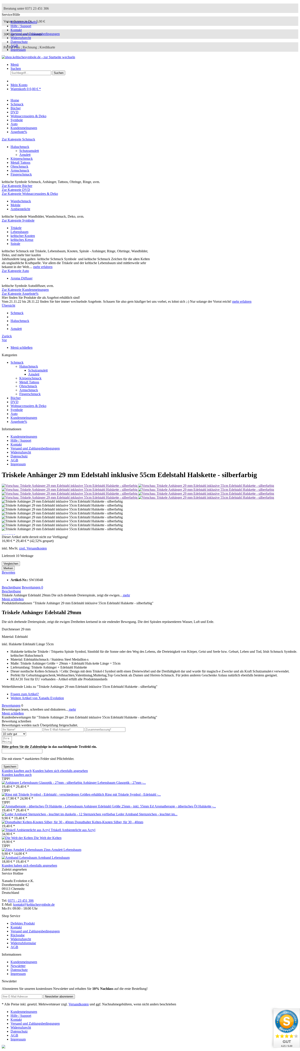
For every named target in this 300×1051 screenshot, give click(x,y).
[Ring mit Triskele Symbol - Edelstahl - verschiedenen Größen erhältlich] (53, 794)
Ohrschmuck (19, 166)
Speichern (10, 766)
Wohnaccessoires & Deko (28, 406)
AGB (14, 46)
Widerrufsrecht (21, 38)
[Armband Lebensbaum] (20, 857)
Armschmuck (20, 170)
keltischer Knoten (23, 236)
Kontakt (16, 30)
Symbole (17, 410)
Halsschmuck (20, 147)
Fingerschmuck (21, 174)
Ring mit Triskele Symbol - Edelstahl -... (133, 794)
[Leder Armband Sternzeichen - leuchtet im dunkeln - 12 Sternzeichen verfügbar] (59, 814)
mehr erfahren (42, 267)
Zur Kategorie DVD (16, 190)
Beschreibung (11, 587)
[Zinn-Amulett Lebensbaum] (23, 850)
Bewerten (8, 572)
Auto (14, 414)
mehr (126, 595)
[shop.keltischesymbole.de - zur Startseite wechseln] (38, 57)
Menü (15, 64)
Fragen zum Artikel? (25, 694)
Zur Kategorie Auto (15, 271)
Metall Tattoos (20, 162)
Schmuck (17, 362)
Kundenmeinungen (24, 22)
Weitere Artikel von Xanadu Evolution (37, 698)
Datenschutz (19, 42)
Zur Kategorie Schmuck (18, 139)
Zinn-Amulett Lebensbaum (62, 850)
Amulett (25, 154)
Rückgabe (18, 935)
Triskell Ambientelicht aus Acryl (73, 830)
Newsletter (18, 966)
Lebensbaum (19, 232)
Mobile (15, 205)
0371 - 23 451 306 (21, 900)
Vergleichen (11, 563)
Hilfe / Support (21, 26)
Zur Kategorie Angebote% (20, 293)
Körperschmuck (22, 158)
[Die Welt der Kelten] (18, 838)
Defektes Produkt (23, 923)
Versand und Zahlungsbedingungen (35, 34)
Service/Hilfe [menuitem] (31, 32)
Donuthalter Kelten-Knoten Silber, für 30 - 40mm (109, 822)
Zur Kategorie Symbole (18, 220)
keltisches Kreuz (22, 240)
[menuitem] (154, 22)
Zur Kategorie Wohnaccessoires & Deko (30, 194)
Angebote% (19, 421)
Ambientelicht (20, 209)
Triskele (16, 228)
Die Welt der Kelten (47, 838)
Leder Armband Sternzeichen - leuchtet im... (146, 814)
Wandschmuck (21, 201)
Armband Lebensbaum (54, 857)
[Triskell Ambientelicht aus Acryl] (26, 830)
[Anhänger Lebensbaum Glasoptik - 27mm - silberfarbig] (42, 782)
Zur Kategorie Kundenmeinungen (25, 290)
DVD (14, 402)
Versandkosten (79, 1004)
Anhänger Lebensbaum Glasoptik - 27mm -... (114, 782)
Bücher (16, 398)
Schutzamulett (29, 151)
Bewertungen (32, 587)
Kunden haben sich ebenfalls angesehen (60, 771)
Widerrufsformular (23, 943)
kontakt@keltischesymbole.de (34, 904)
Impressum (18, 50)
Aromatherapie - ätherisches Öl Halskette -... (185, 806)
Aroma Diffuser (22, 278)
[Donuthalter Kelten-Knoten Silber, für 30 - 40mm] (38, 822)
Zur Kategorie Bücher (17, 186)
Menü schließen (22, 347)
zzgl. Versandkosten (33, 548)
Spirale (15, 243)
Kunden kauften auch (17, 771)
